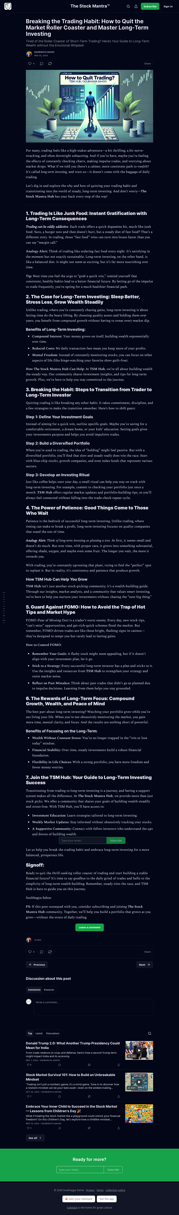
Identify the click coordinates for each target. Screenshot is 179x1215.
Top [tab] (30, 1033)
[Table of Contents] (3, 607)
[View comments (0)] (41, 63)
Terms (100, 1190)
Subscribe (150, 6)
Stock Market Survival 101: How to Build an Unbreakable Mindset (70, 1077)
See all (33, 1138)
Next (142, 964)
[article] (89, 1054)
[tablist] (41, 989)
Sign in (168, 6)
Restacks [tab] (49, 989)
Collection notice (115, 1190)
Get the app (107, 1199)
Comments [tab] (34, 989)
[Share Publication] (136, 6)
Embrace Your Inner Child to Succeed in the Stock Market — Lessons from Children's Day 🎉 (71, 1108)
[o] (139, 1050)
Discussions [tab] (52, 1033)
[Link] (21, 216)
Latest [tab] (39, 1033)
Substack (72, 1207)
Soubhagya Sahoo (44, 52)
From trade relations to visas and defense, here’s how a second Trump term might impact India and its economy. (71, 1054)
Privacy (90, 1190)
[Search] (128, 6)
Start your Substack (80, 1199)
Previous (39, 964)
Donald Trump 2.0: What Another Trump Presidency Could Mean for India (73, 1045)
